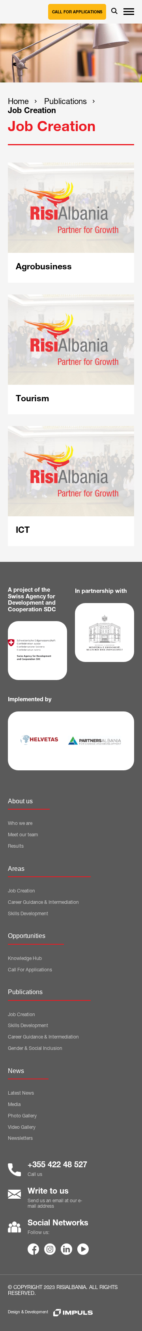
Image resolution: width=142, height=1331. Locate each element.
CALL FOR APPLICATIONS (77, 13)
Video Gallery (22, 1127)
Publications (65, 102)
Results (16, 846)
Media (14, 1104)
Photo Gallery (22, 1116)
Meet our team (23, 835)
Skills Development (28, 914)
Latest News (21, 1093)
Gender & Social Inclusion (35, 1048)
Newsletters (20, 1138)
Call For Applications (30, 970)
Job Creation (32, 111)
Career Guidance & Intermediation (43, 902)
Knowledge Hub (25, 958)
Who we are (20, 823)
